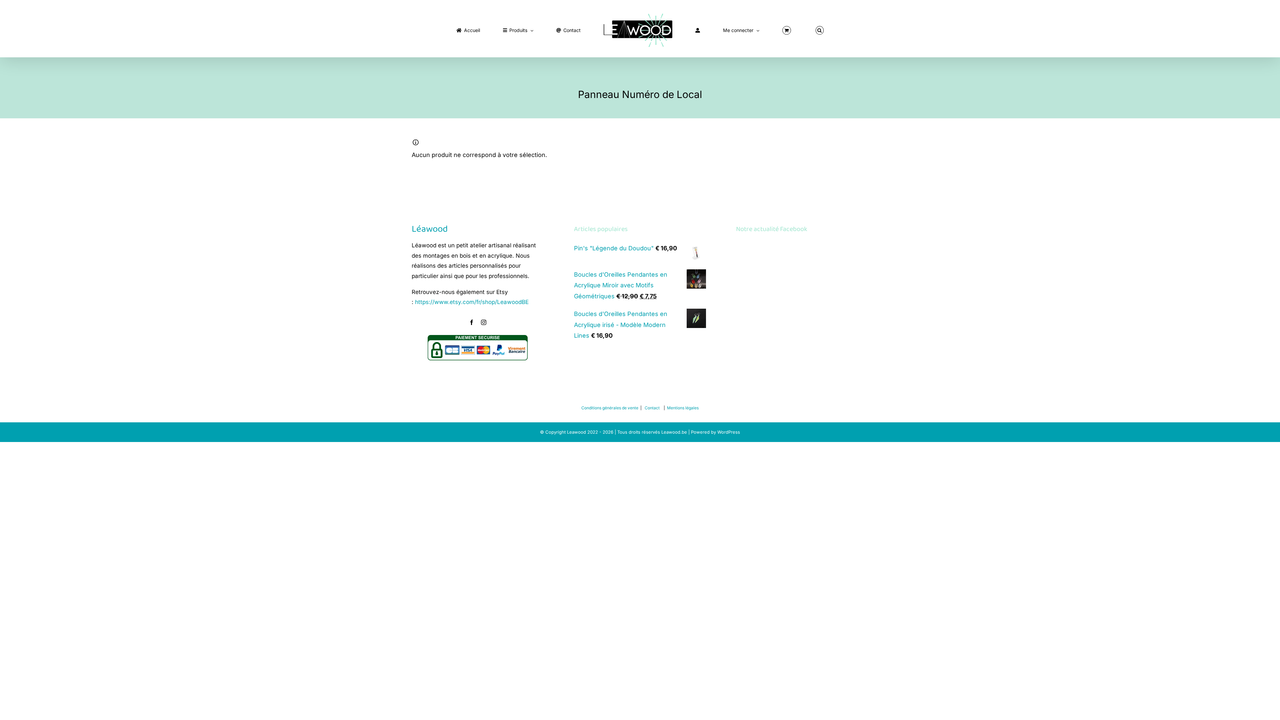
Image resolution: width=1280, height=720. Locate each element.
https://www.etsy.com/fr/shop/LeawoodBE (472, 302)
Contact (652, 407)
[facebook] (471, 322)
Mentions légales (683, 407)
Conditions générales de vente (609, 407)
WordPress (728, 432)
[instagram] (483, 322)
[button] (764, 29)
